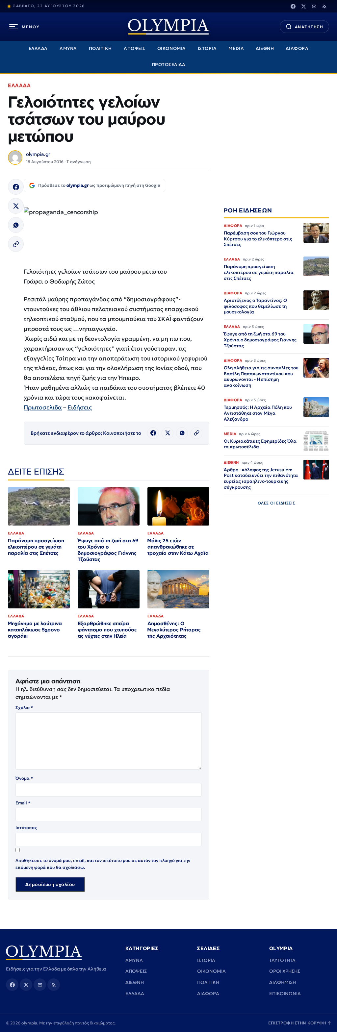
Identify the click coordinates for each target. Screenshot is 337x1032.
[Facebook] (293, 6)
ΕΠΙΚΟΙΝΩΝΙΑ (285, 993)
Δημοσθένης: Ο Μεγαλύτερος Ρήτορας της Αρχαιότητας (174, 629)
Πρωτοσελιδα (43, 407)
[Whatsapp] (16, 225)
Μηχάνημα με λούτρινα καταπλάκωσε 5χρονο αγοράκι (35, 629)
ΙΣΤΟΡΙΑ (207, 48)
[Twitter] (303, 6)
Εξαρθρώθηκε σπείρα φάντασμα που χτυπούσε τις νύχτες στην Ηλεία (107, 629)
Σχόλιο (24, 707)
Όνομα (24, 778)
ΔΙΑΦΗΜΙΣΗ (282, 982)
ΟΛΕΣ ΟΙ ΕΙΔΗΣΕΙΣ (277, 503)
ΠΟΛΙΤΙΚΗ (100, 48)
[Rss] (324, 6)
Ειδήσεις (79, 407)
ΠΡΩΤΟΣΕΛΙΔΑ (169, 64)
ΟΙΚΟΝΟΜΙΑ (171, 48)
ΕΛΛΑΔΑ (38, 48)
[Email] (314, 6)
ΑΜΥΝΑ (68, 48)
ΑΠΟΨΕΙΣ (134, 48)
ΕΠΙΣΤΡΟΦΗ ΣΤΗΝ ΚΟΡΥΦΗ (299, 1022)
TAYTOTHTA (282, 960)
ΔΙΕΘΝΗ (265, 48)
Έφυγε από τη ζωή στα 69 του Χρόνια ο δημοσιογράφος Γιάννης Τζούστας (108, 549)
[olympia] (168, 27)
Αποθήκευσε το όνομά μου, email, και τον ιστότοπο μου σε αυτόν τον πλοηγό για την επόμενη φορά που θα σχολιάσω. (102, 864)
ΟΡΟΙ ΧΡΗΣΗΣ (284, 971)
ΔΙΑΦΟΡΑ (297, 48)
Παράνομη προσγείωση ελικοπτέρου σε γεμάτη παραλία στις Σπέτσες (36, 546)
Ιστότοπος (26, 827)
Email (22, 803)
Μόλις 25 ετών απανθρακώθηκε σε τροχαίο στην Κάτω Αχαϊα (178, 546)
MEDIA (236, 48)
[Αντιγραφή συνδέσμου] (16, 244)
